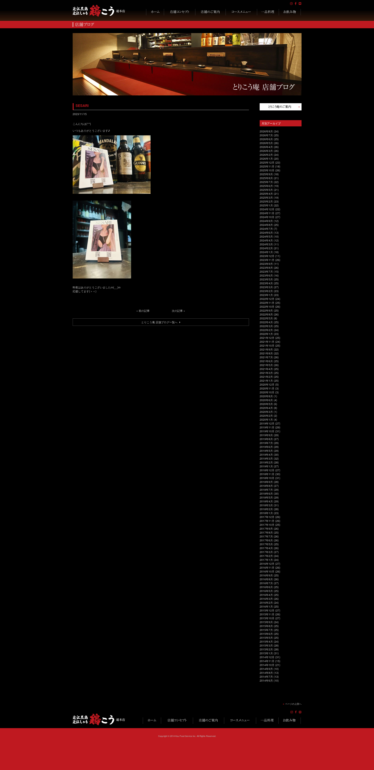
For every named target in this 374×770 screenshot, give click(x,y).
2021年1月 (266, 380)
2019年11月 (267, 427)
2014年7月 (266, 676)
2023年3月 (266, 287)
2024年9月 (266, 221)
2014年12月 (267, 657)
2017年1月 (266, 560)
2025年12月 (267, 162)
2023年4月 (266, 283)
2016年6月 (266, 587)
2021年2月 (266, 377)
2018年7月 (266, 490)
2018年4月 (266, 501)
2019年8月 (266, 439)
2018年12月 (267, 470)
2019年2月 (266, 462)
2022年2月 (266, 330)
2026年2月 (266, 155)
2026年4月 (266, 147)
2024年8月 (266, 225)
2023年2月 (266, 291)
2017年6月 (266, 540)
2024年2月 (266, 248)
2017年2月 (266, 556)
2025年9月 (266, 174)
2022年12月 (267, 299)
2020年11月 (267, 388)
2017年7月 (266, 536)
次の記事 (177, 311)
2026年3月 (266, 151)
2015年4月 (266, 641)
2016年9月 (266, 575)
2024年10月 (267, 217)
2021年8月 (266, 353)
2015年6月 (266, 634)
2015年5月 (266, 638)
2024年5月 (266, 236)
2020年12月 (267, 384)
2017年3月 (266, 552)
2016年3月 (266, 599)
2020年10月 (267, 392)
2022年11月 (267, 303)
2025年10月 (267, 170)
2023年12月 (267, 256)
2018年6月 (266, 493)
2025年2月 (266, 201)
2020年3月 (266, 412)
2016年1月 (266, 606)
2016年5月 (266, 591)
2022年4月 (266, 322)
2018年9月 (266, 482)
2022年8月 (266, 314)
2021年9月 (266, 349)
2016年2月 (266, 602)
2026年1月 (266, 158)
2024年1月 (266, 252)
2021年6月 (266, 361)
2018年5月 (266, 497)
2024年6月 (266, 232)
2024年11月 (267, 213)
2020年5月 (266, 404)
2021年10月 (267, 345)
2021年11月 (267, 342)
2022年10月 (267, 306)
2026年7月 (266, 135)
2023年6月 (266, 275)
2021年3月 (266, 373)
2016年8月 (266, 579)
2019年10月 (267, 431)
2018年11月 (267, 474)
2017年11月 (267, 521)
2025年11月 (267, 166)
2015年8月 (266, 626)
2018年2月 (266, 509)
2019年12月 (267, 423)
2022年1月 (266, 334)
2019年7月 (266, 443)
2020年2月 (266, 416)
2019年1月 (266, 466)
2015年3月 (266, 645)
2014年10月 (267, 665)
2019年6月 (266, 447)
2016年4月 (266, 595)
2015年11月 (267, 614)
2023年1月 (266, 295)
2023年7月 (266, 271)
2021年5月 (266, 365)
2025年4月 (266, 194)
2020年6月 (266, 400)
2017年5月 (266, 544)
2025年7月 (266, 182)
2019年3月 (266, 458)
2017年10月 (267, 525)
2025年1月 (266, 205)
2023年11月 (267, 260)
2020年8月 (266, 396)
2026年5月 (266, 143)
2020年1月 (266, 419)
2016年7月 (266, 583)
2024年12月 (267, 209)
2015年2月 (266, 649)
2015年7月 (266, 630)
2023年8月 (266, 268)
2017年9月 (266, 528)
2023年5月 (266, 279)
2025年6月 (266, 186)
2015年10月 (267, 618)
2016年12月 (267, 564)
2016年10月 (267, 571)
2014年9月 (266, 669)
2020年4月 (266, 408)
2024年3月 (266, 244)
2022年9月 (266, 310)
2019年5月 (266, 451)
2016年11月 (267, 567)
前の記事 (144, 311)
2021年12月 (267, 338)
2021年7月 (266, 357)
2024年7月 (266, 229)
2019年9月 (266, 435)
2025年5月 (266, 190)
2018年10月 (267, 478)
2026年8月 (266, 131)
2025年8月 (266, 178)
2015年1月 (266, 653)
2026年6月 (266, 139)
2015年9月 (266, 622)
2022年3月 (266, 326)
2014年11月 (267, 661)
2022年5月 (266, 318)
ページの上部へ (293, 703)
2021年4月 (266, 369)
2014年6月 (266, 680)
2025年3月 (266, 197)
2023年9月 (266, 264)
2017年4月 (266, 548)
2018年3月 (266, 505)
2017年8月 (266, 532)
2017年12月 (267, 517)
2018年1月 (266, 513)
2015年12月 (267, 610)
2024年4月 (266, 240)
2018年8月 (266, 486)
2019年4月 (266, 454)
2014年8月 (266, 673)
